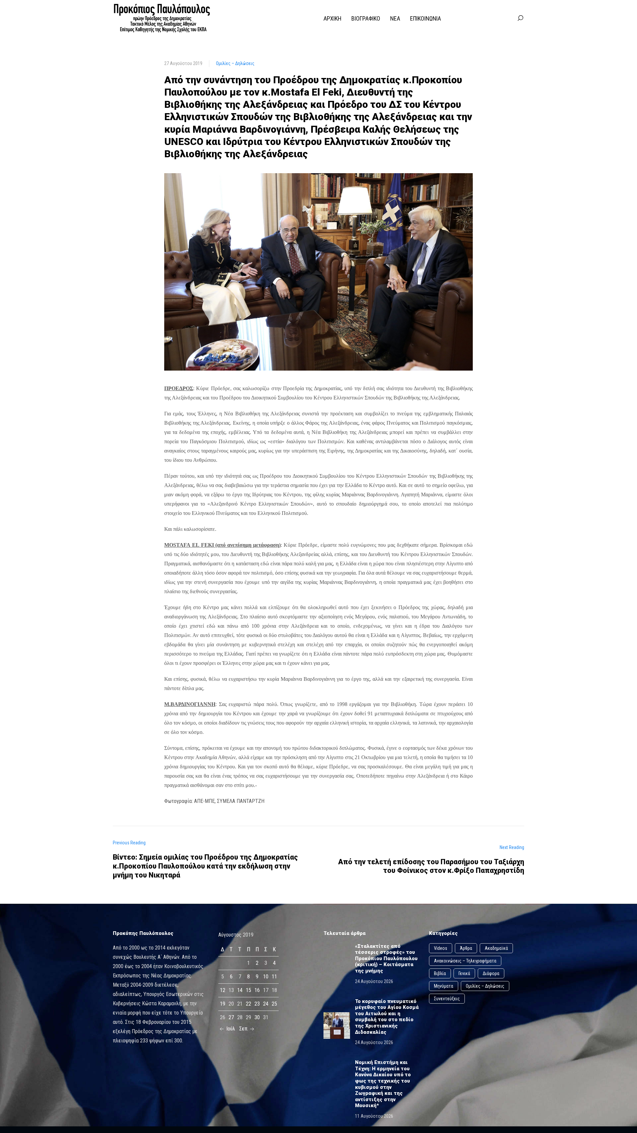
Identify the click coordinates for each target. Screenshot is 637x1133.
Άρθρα (466, 948)
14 (240, 990)
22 (248, 1004)
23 (257, 1004)
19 (222, 1004)
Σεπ (244, 1029)
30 (257, 1017)
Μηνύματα (443, 986)
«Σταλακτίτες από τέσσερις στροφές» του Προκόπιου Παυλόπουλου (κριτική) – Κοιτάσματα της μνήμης (386, 958)
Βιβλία (440, 973)
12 (222, 990)
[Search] (520, 18)
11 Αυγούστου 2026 (374, 1116)
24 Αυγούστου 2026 (374, 981)
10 (265, 976)
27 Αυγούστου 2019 (183, 63)
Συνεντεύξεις (447, 998)
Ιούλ (230, 1029)
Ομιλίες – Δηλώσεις (235, 63)
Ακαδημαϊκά (496, 948)
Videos (440, 948)
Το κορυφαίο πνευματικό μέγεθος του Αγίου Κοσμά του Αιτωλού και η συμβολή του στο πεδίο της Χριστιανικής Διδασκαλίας (387, 1016)
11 (274, 976)
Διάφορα (491, 973)
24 (265, 1004)
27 (231, 1017)
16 (257, 990)
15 (248, 990)
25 (274, 1004)
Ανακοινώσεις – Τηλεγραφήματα (465, 960)
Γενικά (464, 973)
